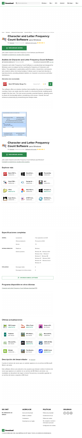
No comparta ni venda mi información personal (49, 421)
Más (77, 3)
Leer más (51, 62)
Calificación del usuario (31, 43)
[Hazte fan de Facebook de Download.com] (64, 413)
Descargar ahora (16, 48)
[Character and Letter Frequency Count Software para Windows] (4, 39)
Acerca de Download (27, 413)
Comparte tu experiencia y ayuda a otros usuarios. (16, 55)
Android (62, 3)
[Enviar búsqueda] (16, 3)
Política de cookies (47, 418)
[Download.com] (7, 3)
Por (11, 43)
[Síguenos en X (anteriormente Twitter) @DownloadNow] (68, 413)
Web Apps (69, 3)
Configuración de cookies (49, 425)
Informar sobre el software (29, 277)
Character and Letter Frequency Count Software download (18, 288)
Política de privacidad (48, 413)
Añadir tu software (26, 415)
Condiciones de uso (48, 415)
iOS (56, 3)
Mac (51, 3)
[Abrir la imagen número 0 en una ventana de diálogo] (14, 124)
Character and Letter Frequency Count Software (28, 37)
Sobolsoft (33, 359)
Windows (44, 3)
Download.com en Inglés (28, 421)
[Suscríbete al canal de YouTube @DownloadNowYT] (71, 413)
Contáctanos (25, 418)
